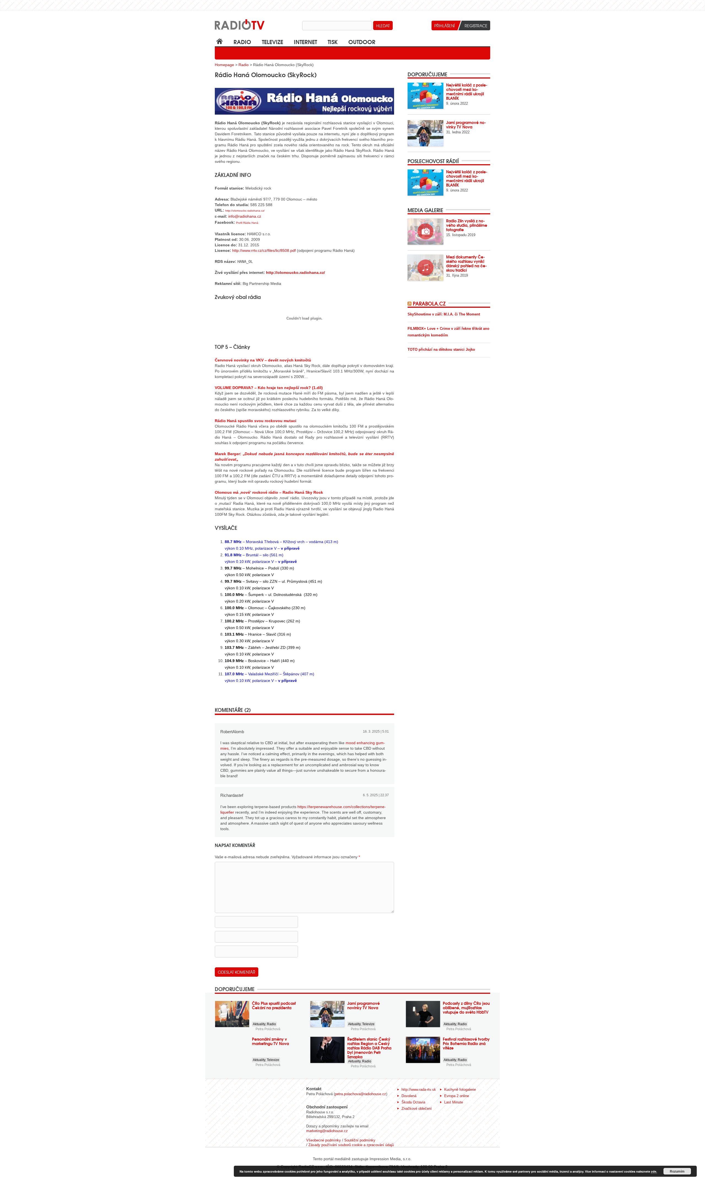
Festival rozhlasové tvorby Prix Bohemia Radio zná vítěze (466, 1043)
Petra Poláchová (268, 1029)
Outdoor (361, 41)
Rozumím (677, 1171)
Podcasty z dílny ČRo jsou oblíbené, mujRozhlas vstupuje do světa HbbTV (466, 1007)
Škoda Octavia (413, 1102)
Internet (305, 41)
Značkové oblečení (417, 1108)
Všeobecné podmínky (323, 1140)
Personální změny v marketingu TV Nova (270, 1041)
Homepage (224, 65)
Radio (242, 41)
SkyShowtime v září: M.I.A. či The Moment (444, 314)
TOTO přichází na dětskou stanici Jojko (441, 349)
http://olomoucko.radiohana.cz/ (245, 210)
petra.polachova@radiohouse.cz (360, 1094)
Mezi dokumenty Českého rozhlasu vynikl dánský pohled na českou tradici (466, 263)
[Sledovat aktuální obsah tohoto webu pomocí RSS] (410, 303)
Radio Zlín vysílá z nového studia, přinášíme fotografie (466, 225)
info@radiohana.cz (244, 216)
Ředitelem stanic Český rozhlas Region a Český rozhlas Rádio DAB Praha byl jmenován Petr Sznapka (369, 1048)
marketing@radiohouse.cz (327, 1131)
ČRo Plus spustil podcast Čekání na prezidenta (274, 1005)
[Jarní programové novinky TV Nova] (425, 133)
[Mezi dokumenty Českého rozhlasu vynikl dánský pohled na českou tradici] (425, 268)
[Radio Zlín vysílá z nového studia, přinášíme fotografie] (425, 231)
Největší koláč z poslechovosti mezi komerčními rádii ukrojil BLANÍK (466, 91)
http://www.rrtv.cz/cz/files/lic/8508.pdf (264, 250)
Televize (272, 41)
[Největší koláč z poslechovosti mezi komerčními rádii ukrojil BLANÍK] (425, 96)
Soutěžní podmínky (359, 1140)
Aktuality (259, 1024)
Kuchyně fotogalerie (460, 1089)
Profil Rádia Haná (247, 222)
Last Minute (453, 1102)
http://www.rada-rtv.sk (419, 1089)
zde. (654, 1171)
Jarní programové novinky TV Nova (466, 124)
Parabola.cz (429, 303)
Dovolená (409, 1096)
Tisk (333, 41)
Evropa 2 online (456, 1096)
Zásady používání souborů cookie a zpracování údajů (351, 1145)
